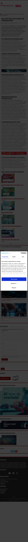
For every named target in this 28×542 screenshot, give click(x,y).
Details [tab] (14, 256)
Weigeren (14, 287)
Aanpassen (13, 283)
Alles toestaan (14, 279)
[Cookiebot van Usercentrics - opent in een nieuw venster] (21, 253)
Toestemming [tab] (5, 256)
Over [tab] (23, 256)
